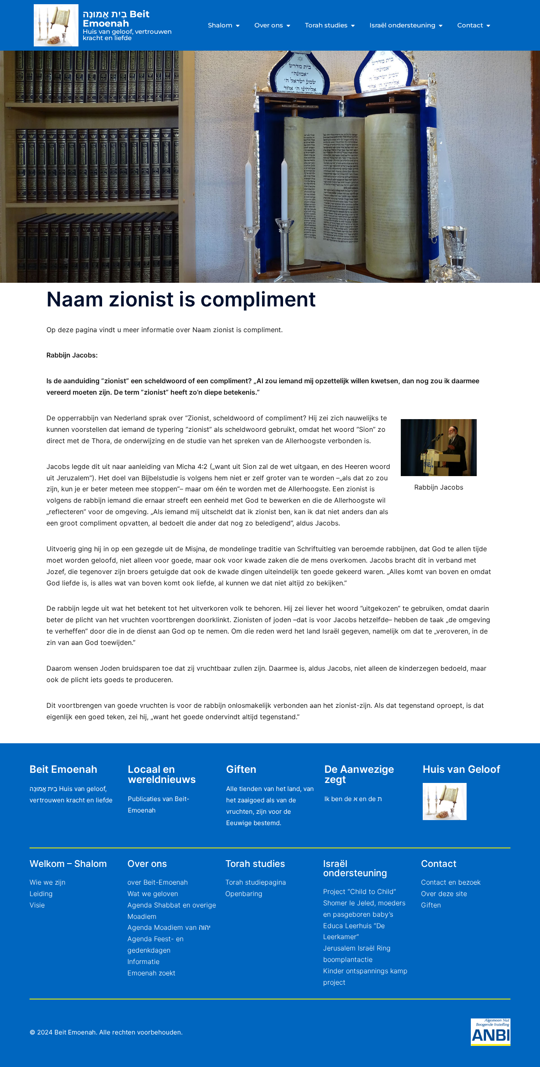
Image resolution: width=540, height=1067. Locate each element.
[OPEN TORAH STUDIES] (353, 25)
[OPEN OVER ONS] (288, 25)
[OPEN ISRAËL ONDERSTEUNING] (440, 25)
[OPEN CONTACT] (488, 25)
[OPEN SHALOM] (238, 25)
